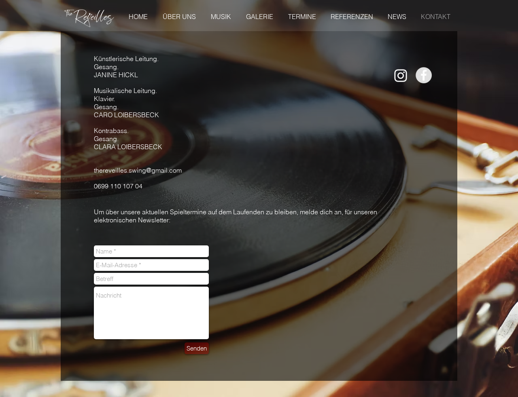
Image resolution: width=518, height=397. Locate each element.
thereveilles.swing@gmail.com (138, 170)
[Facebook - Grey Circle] (424, 75)
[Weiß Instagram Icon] (400, 75)
